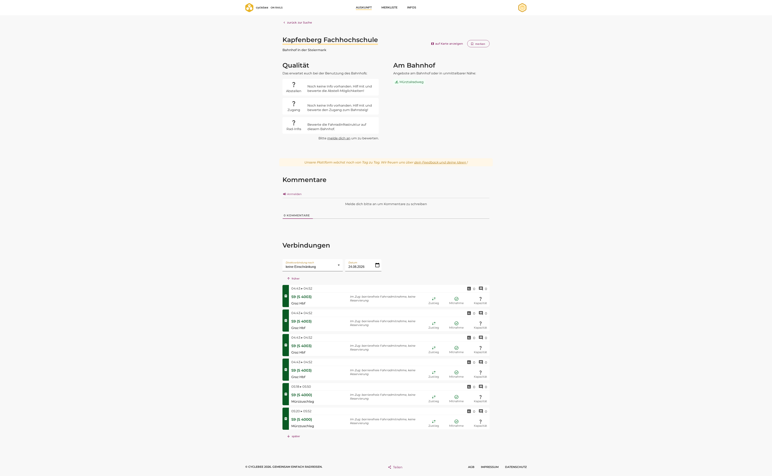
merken (480, 43)
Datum (352, 262)
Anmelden (294, 194)
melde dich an (338, 138)
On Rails (277, 7)
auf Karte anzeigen (449, 43)
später (296, 436)
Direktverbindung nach (300, 262)
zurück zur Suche (299, 22)
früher (296, 278)
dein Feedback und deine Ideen (440, 162)
